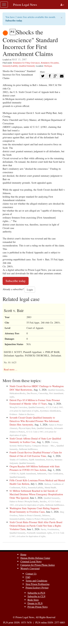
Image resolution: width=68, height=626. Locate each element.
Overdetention (53, 529)
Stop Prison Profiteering (38, 584)
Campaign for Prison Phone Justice (37, 565)
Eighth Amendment (37, 459)
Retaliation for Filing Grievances (26, 62)
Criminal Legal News (30, 561)
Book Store (33, 599)
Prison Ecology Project (37, 587)
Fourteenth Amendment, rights (39, 532)
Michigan (48, 65)
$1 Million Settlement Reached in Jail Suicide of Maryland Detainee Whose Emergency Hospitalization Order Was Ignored (36, 494)
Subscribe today (13, 20)
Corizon (54, 442)
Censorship (43, 393)
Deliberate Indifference (28, 449)
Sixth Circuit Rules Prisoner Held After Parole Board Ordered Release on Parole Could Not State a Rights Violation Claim (36, 526)
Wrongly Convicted (30, 568)
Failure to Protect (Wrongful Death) (24, 501)
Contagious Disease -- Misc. (43, 445)
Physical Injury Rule (27, 428)
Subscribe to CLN (36, 596)
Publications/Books (17, 393)
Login (30, 289)
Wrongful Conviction (18, 407)
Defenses (46, 515)
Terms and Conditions (36, 580)
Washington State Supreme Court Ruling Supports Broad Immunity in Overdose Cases (34, 510)
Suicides (43, 501)
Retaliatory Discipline (50, 62)
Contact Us (31, 573)
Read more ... (10, 369)
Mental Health (50, 487)
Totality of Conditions (19, 459)
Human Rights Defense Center (35, 558)
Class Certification (55, 473)
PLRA (24, 487)
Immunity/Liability (10, 65)
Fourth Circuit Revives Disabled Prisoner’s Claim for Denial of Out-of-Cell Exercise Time (36, 454)
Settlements (41, 473)
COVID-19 (14, 473)
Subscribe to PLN (36, 592)
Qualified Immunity (27, 65)
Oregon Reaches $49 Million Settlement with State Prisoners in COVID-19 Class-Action (35, 468)
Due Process (32, 393)
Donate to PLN (35, 603)
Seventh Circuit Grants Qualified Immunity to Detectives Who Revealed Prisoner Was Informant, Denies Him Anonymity (34, 421)
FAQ (28, 577)
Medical (47, 484)
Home (23, 554)
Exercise (49, 459)
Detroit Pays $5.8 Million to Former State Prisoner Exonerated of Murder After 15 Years (35, 401)
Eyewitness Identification (50, 410)
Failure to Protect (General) (30, 515)
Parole (43, 529)
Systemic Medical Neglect (20, 445)
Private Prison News (38, 606)
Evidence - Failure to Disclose (22, 414)
